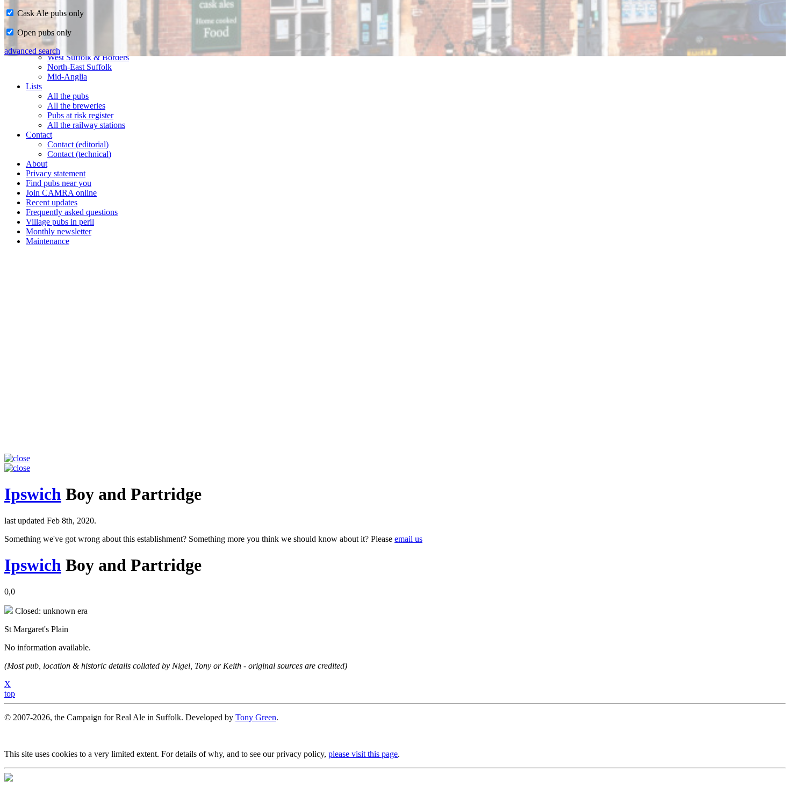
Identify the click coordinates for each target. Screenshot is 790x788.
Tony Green (255, 717)
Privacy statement (55, 173)
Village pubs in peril (60, 221)
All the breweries (76, 105)
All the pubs (68, 96)
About (36, 163)
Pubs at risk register (80, 115)
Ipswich (32, 494)
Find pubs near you (58, 183)
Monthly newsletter (58, 231)
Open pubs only (43, 32)
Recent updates (51, 202)
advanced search (32, 50)
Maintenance (47, 241)
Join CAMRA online (61, 192)
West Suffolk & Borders (88, 57)
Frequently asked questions (72, 212)
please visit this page (363, 753)
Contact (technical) (79, 154)
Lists (34, 86)
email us (408, 538)
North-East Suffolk (79, 66)
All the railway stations (86, 125)
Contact (39, 134)
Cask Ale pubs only (49, 13)
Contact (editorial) (78, 144)
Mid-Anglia (67, 76)
